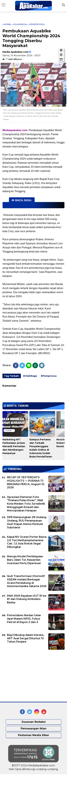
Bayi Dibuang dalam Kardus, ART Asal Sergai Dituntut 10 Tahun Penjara (25, 638)
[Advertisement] (26, 676)
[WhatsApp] (35, 365)
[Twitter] (22, 365)
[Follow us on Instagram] (37, 712)
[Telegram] (42, 365)
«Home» (7, 24)
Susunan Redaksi (34, 721)
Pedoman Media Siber (33, 735)
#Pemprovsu (49, 375)
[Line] (29, 365)
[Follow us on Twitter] (29, 712)
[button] (61, 59)
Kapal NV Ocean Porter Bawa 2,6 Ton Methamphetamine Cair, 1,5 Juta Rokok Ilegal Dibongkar (27, 542)
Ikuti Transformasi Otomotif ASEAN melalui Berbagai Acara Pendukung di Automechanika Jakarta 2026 (27, 581)
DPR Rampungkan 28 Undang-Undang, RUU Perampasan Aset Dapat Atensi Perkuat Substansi (27, 522)
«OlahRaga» (20, 24)
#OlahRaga (30, 375)
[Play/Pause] (61, 50)
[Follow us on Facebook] (22, 712)
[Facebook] (16, 365)
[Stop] (61, 55)
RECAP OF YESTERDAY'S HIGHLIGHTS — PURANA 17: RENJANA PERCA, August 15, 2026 (26, 482)
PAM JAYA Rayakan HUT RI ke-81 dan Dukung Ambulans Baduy (27, 599)
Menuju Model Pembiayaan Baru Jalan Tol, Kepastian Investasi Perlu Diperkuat (25, 560)
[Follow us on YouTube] (44, 712)
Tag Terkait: (11, 375)
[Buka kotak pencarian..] (63, 5)
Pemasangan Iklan (33, 728)
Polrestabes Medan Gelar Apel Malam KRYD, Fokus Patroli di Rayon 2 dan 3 (24, 619)
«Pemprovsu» (36, 24)
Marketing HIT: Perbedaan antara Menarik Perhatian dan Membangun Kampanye (13, 446)
